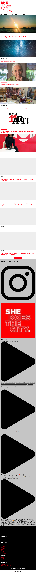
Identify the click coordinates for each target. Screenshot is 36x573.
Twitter (2, 557)
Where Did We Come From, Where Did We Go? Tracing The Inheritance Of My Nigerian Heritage (16, 37)
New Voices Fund (3, 553)
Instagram (3, 559)
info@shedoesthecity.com (5, 564)
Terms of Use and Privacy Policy (6, 565)
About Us (2, 551)
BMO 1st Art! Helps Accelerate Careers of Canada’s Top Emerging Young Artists (16, 108)
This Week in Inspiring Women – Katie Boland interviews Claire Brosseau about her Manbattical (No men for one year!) (17, 254)
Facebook (2, 558)
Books (2, 547)
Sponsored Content (4, 539)
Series (2, 545)
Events (2, 550)
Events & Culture (4, 58)
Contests (2, 540)
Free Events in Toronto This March (8, 61)
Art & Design (3, 548)
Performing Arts (3, 546)
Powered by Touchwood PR (18, 568)
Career (2, 153)
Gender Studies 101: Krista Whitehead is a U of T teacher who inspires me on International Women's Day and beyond (16, 229)
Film (2, 544)
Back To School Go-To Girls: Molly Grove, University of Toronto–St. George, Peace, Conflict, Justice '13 (17, 180)
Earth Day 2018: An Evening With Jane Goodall (10, 84)
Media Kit (2, 538)
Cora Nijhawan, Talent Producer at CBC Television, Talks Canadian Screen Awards (17, 155)
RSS (1, 560)
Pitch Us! (2, 533)
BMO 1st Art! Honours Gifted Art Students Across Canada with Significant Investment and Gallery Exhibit (17, 132)
